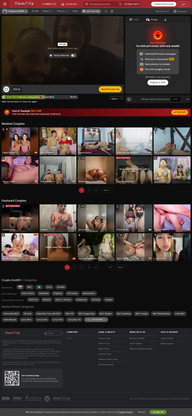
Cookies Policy (104, 354)
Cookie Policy (126, 412)
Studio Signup (136, 344)
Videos (48, 11)
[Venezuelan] (20, 287)
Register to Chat (158, 82)
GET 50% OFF (179, 112)
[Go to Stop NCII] (62, 399)
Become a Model (137, 338)
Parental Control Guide (108, 359)
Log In (183, 4)
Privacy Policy (104, 338)
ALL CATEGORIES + (96, 319)
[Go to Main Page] (25, 4)
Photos (63, 11)
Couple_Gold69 (11, 280)
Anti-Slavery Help (105, 365)
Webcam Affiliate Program (141, 349)
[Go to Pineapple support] (47, 399)
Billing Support (167, 344)
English (51, 333)
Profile (35, 11)
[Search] (120, 4)
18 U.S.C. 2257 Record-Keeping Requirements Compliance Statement (160, 399)
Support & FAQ (167, 338)
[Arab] (39, 287)
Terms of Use (104, 344)
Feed (75, 11)
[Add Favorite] (6, 89)
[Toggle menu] (5, 4)
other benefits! (163, 77)
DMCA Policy (104, 349)
